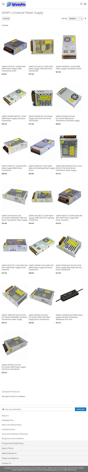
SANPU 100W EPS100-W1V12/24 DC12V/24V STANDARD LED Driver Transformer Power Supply (14, 317)
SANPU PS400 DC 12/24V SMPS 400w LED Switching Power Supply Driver (42, 168)
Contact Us (6, 463)
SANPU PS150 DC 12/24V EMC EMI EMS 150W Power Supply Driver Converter (15, 267)
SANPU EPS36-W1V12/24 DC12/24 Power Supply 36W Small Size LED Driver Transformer (69, 267)
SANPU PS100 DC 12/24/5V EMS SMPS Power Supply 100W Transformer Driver (14, 68)
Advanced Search (9, 453)
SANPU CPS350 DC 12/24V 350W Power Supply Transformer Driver (68, 67)
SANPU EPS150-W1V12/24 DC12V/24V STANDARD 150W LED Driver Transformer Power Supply (14, 218)
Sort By (64, 18)
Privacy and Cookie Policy (12, 443)
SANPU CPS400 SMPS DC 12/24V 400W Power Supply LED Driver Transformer (14, 118)
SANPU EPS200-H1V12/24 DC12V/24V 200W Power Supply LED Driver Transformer (14, 367)
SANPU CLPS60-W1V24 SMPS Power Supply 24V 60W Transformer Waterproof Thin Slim (69, 317)
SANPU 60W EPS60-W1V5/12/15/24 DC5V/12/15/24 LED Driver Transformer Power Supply (69, 168)
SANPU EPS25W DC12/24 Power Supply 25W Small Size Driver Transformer (41, 118)
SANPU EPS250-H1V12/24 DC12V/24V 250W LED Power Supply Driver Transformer (39, 317)
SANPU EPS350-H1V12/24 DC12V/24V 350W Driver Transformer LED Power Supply (68, 118)
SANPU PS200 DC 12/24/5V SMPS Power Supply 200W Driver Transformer (14, 168)
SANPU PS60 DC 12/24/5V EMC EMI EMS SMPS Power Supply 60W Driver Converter (69, 218)
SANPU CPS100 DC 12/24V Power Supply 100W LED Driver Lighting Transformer (41, 218)
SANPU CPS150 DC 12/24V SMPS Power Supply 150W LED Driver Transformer (41, 68)
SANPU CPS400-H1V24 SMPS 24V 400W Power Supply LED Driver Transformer (41, 267)
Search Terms (8, 448)
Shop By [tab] (6, 18)
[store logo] (16, 4)
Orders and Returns (10, 458)
